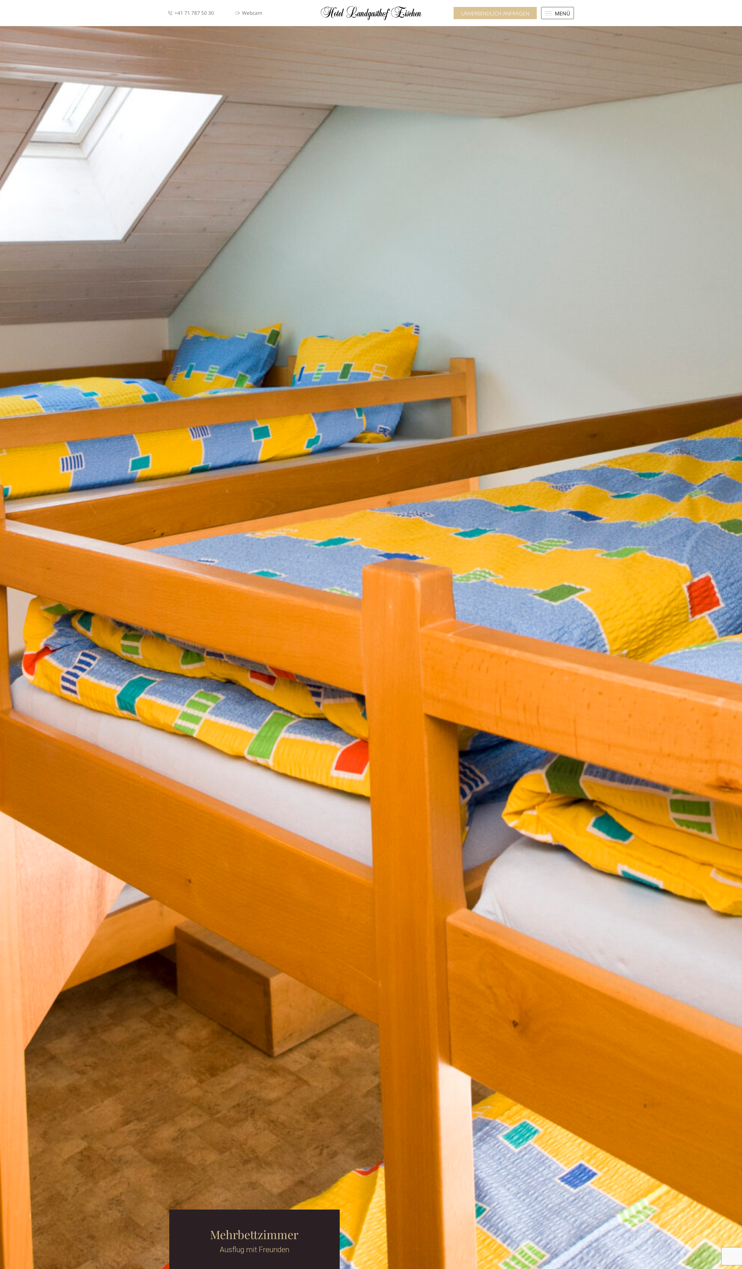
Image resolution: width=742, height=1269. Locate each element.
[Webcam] (238, 13)
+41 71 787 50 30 (194, 13)
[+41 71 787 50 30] (170, 13)
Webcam (252, 13)
